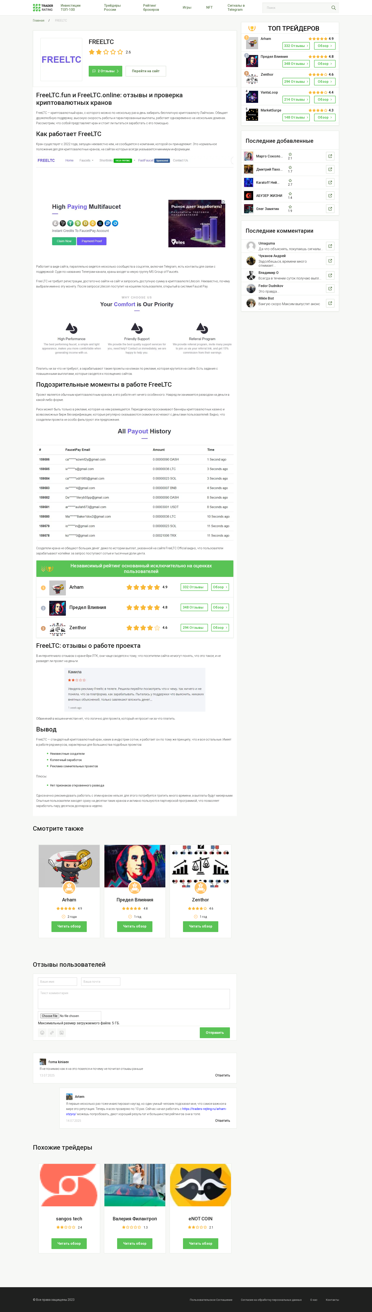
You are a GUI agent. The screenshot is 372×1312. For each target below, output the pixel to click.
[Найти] (334, 8)
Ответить (222, 1075)
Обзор (218, 587)
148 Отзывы (295, 117)
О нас (313, 1299)
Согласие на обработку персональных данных (271, 1299)
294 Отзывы (295, 82)
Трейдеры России (112, 7)
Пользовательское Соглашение (211, 1299)
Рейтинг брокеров (151, 7)
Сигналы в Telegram (236, 7)
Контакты (332, 1299)
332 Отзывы (295, 46)
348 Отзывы (295, 64)
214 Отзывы (295, 99)
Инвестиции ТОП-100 (71, 7)
